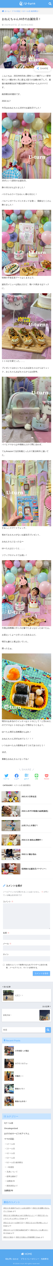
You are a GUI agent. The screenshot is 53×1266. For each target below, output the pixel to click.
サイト (6, 954)
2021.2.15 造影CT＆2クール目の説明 (16, 1208)
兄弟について (12, 1172)
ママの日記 (9, 1139)
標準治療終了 (12, 1176)
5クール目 (11, 1158)
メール (7, 944)
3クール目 (8, 1123)
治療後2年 (8, 1190)
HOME (28, 1253)
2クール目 (11, 1148)
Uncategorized (11, 1128)
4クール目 (11, 1153)
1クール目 (11, 1144)
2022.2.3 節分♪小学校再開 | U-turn (28, 1237)
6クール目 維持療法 (22, 785)
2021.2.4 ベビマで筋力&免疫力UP (15, 1230)
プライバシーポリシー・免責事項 (34, 1259)
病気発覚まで (12, 1186)
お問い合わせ (12, 1259)
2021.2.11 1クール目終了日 (13, 1223)
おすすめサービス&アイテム (16, 1134)
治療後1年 (11, 1181)
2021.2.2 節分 (8, 1237)
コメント (8, 901)
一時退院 (10, 1167)
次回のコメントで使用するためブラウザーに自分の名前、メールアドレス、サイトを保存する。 (26, 966)
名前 (6, 933)
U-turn (29, 3)
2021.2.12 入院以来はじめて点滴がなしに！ (19, 1215)
